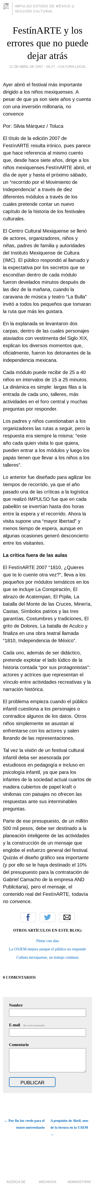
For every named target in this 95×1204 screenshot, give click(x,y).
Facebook (28, 917)
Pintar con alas (47, 941)
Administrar (79, 1182)
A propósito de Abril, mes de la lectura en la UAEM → (69, 1127)
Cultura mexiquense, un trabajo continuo (47, 957)
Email (67, 917)
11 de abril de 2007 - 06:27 (32, 67)
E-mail (27, 1025)
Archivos (47, 1182)
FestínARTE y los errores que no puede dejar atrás (47, 43)
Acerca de (16, 1182)
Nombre (16, 1005)
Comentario (19, 1045)
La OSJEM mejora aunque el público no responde (47, 949)
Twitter (47, 917)
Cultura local (72, 67)
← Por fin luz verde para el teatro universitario (24, 1124)
